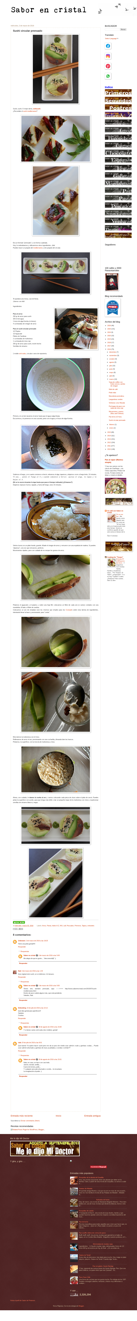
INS (61, 926)
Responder (22, 947)
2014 (109, 436)
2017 (109, 346)
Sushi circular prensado (117, 420)
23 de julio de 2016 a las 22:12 (37, 1008)
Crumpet (69, 610)
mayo (111, 372)
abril (111, 376)
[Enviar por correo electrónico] (14, 929)
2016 (109, 349)
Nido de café (113, 389)
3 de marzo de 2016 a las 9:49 (49, 955)
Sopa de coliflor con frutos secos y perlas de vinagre (117, 384)
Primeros (78, 926)
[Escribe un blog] (16, 929)
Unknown (21, 941)
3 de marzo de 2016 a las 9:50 (49, 985)
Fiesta (49, 926)
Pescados (70, 926)
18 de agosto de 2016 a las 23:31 (50, 1059)
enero (111, 428)
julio (110, 366)
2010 (109, 449)
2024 (109, 332)
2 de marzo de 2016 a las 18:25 (37, 941)
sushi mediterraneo (29, 111)
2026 (109, 325)
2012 (109, 442)
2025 (109, 329)
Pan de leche (83, 1222)
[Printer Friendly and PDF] (19, 923)
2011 (109, 446)
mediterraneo (37, 248)
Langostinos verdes (116, 399)
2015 (109, 432)
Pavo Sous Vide (84, 1277)
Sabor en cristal (29, 955)
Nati (19, 971)
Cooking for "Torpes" (115, 557)
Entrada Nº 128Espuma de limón (120, 561)
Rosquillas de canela (86, 1211)
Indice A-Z (55, 926)
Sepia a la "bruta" (85, 1255)
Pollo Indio (112, 392)
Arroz (44, 926)
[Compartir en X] (18, 929)
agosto (111, 362)
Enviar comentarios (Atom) (30, 1121)
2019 (109, 339)
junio (111, 369)
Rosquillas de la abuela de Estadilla (91, 1177)
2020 (109, 336)
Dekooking (22, 1008)
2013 (109, 439)
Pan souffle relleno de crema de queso (92, 1233)
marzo (111, 379)
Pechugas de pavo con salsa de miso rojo (117, 407)
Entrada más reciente (22, 1115)
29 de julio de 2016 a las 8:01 (32, 1042)
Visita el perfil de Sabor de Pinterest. (22, 1300)
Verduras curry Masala (117, 403)
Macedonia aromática (116, 396)
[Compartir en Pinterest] (22, 929)
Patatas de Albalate (85, 1188)
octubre (112, 359)
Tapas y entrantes (88, 926)
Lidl (64, 926)
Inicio (58, 1115)
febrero (112, 424)
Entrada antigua (92, 1115)
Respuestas (25, 951)
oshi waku (22, 353)
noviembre (113, 355)
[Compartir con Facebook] (20, 929)
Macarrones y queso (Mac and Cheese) (116, 412)
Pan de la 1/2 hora (115, 417)
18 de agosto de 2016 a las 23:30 (50, 1027)
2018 (109, 342)
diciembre (113, 352)
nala (19, 1042)
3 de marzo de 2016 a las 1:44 (32, 971)
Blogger (81, 1306)
